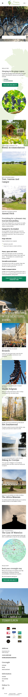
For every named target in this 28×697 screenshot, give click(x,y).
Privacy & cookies (12, 693)
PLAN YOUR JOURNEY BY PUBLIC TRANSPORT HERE (14, 278)
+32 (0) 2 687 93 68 (6, 655)
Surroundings (5, 678)
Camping (4, 665)
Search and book (6, 669)
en (24, 3)
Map (3, 680)
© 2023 (5, 693)
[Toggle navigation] (3, 3)
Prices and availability (10, 85)
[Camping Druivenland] (14, 3)
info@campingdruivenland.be (9, 657)
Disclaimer (20, 693)
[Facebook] (3, 688)
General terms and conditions (14, 694)
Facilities (4, 676)
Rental (3, 667)
